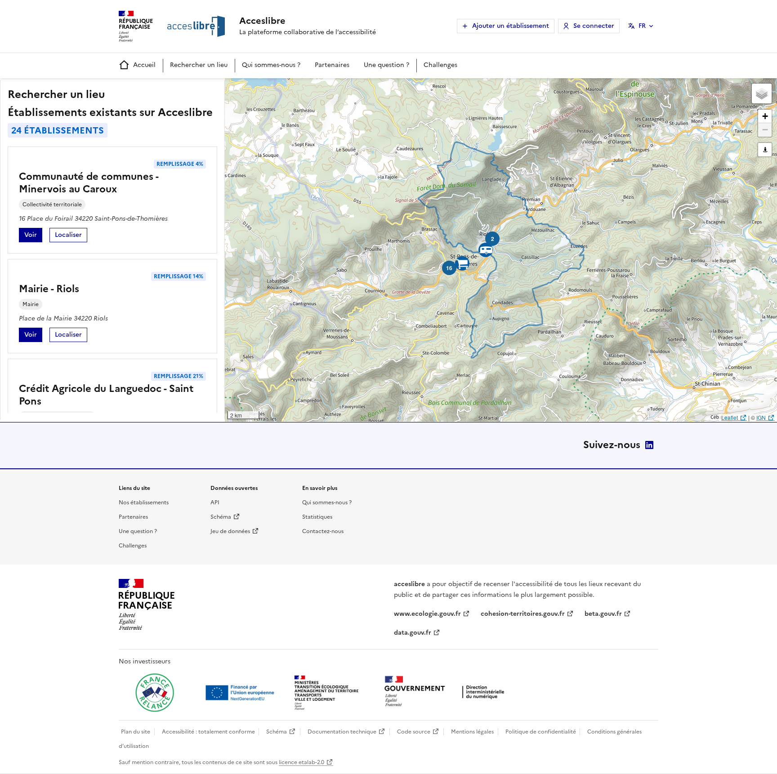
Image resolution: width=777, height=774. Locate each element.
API (214, 502)
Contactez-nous (323, 531)
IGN (761, 417)
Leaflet (729, 417)
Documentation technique (342, 732)
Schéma (220, 517)
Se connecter (593, 26)
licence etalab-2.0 (301, 762)
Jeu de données (230, 531)
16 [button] (449, 268)
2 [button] (492, 239)
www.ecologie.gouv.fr (427, 613)
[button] (762, 93)
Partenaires (332, 65)
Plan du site (135, 732)
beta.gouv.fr (603, 613)
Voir (33, 236)
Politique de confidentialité (540, 732)
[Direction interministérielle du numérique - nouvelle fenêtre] (446, 692)
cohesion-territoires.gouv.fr (523, 613)
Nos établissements (144, 502)
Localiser (71, 236)
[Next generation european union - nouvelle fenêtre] (241, 692)
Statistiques (317, 517)
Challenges (440, 65)
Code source (413, 732)
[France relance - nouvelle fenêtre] (155, 692)
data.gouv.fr (412, 632)
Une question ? (386, 65)
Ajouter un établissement (510, 26)
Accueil (144, 65)
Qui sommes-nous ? (271, 65)
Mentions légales (472, 732)
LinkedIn (649, 445)
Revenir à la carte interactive (295, 89)
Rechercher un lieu (199, 65)
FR (642, 26)
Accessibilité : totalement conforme (208, 732)
